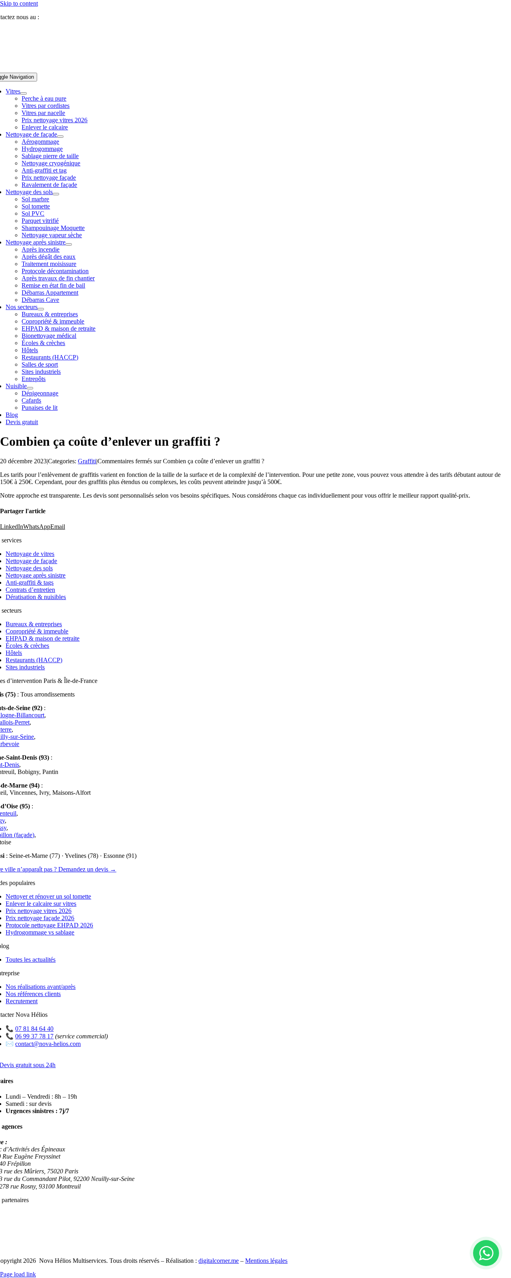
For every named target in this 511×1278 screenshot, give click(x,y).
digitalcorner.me (218, 1260)
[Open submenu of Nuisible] (30, 388)
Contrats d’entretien (30, 589)
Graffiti (87, 461)
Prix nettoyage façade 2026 (40, 918)
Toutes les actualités (30, 959)
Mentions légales (266, 1260)
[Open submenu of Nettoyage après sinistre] (68, 244)
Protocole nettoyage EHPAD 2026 (49, 925)
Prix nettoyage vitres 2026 (38, 910)
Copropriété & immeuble (37, 631)
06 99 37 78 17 (34, 1036)
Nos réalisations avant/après (40, 986)
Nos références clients (33, 993)
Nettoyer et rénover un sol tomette (48, 896)
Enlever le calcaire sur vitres (41, 903)
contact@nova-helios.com (48, 1043)
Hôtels (14, 652)
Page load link (18, 1274)
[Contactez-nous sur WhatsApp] (486, 1253)
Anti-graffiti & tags (29, 582)
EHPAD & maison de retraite (42, 638)
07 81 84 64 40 (61, 17)
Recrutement (22, 1001)
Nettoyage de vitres (30, 553)
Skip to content (19, 3)
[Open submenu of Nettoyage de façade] (60, 136)
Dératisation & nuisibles (36, 596)
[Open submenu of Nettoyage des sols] (56, 194)
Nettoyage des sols (29, 568)
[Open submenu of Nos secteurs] (41, 309)
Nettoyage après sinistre (35, 575)
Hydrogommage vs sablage (40, 932)
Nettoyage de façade (31, 561)
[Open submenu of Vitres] (23, 93)
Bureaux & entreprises (34, 624)
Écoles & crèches (27, 645)
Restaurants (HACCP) (34, 660)
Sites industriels (25, 667)
